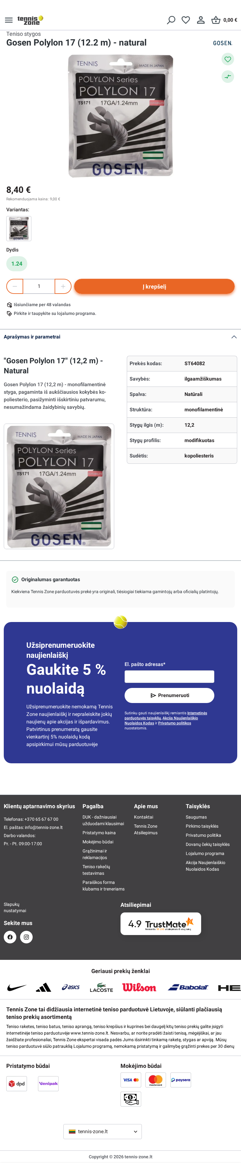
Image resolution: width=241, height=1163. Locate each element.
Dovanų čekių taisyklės (208, 844)
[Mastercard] (155, 1079)
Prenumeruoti (173, 695)
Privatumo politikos (174, 723)
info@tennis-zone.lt (44, 827)
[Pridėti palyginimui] (228, 76)
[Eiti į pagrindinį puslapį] (30, 20)
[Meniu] (9, 20)
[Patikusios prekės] (186, 20)
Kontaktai (143, 817)
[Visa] (130, 1079)
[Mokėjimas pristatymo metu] (130, 1098)
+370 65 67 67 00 (41, 819)
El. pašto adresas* (145, 664)
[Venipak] (48, 1083)
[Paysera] (180, 1079)
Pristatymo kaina (99, 832)
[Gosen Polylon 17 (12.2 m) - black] (18, 228)
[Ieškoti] (171, 20)
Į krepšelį (154, 286)
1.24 (16, 263)
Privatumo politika (203, 835)
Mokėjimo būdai (98, 841)
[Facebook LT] (10, 937)
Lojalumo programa (205, 853)
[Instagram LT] (26, 937)
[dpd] (16, 1083)
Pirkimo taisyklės (202, 826)
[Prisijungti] (201, 20)
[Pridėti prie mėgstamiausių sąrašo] (228, 59)
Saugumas (196, 817)
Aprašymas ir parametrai (32, 337)
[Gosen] (222, 43)
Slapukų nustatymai (10, 907)
